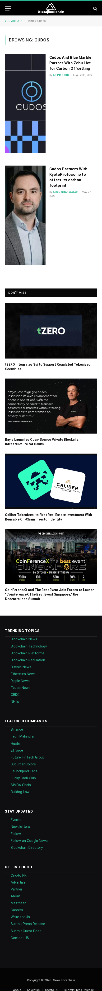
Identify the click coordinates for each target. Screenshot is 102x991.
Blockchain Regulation (28, 660)
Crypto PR (19, 875)
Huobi (15, 743)
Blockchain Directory (27, 847)
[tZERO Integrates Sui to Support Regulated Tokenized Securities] (51, 331)
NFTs (15, 701)
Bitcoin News (21, 667)
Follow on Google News (29, 841)
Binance (17, 729)
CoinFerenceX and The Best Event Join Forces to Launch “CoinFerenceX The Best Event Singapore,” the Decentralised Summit (49, 594)
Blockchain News (24, 639)
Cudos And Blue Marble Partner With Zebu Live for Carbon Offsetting (70, 63)
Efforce (17, 750)
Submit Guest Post (26, 931)
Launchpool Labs (24, 771)
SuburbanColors (23, 764)
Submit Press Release (28, 924)
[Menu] (8, 8)
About (15, 896)
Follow (16, 834)
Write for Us (20, 917)
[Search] (94, 8)
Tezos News (20, 688)
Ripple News (20, 681)
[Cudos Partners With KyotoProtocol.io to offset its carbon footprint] (25, 215)
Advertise (18, 882)
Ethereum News (23, 674)
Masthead (18, 903)
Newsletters (20, 826)
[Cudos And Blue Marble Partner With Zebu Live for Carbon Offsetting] (25, 103)
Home (30, 21)
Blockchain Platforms (28, 653)
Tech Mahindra (22, 736)
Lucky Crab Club (23, 778)
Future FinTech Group (28, 757)
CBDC (15, 695)
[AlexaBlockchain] (51, 8)
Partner (16, 889)
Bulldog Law (20, 792)
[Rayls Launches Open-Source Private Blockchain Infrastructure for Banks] (51, 406)
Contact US (20, 938)
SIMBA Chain (21, 785)
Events (16, 820)
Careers (17, 910)
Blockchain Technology (29, 646)
